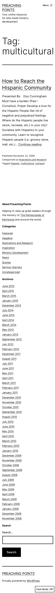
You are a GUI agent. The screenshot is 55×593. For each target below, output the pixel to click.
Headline (7, 238)
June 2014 (8, 315)
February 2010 (10, 445)
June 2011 (8, 368)
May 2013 (8, 329)
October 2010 (10, 407)
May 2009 (8, 489)
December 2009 (11, 455)
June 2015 (8, 286)
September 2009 (12, 470)
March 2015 (9, 295)
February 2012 (10, 349)
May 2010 (8, 431)
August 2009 (9, 474)
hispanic (15, 163)
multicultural (27, 163)
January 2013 (10, 334)
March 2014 (9, 324)
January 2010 (10, 450)
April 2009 (8, 494)
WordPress (33, 580)
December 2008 (11, 513)
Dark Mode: (42, 589)
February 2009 (11, 504)
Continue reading (29, 144)
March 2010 (9, 441)
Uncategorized (11, 272)
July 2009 (8, 479)
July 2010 (7, 421)
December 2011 (11, 353)
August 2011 (9, 358)
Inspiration (8, 247)
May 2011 (7, 373)
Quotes (6, 262)
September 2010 (12, 411)
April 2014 (8, 320)
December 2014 (11, 305)
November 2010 (11, 402)
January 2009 (10, 508)
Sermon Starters (12, 267)
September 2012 (12, 339)
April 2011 (8, 378)
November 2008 (12, 518)
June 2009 (8, 484)
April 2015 (8, 290)
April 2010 (8, 436)
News (5, 257)
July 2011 (7, 363)
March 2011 (9, 382)
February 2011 (10, 387)
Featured (7, 233)
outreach (40, 163)
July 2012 (7, 344)
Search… (7, 532)
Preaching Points (18, 573)
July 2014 (8, 310)
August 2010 (9, 416)
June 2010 (8, 426)
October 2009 (10, 465)
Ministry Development (15, 252)
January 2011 (10, 392)
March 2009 (9, 499)
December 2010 (11, 397)
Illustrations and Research (33, 159)
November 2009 (12, 460)
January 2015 (10, 300)
